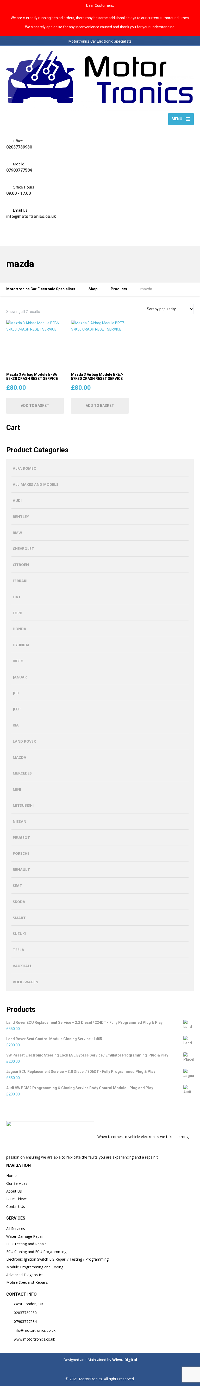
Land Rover (24, 741)
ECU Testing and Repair (26, 1243)
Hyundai (21, 644)
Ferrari (20, 580)
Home (11, 1175)
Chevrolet (23, 548)
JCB (16, 692)
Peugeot (21, 837)
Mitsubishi (23, 805)
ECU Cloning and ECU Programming (36, 1251)
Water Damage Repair (25, 1236)
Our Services (16, 1183)
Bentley (21, 516)
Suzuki (19, 933)
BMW (17, 532)
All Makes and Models (35, 484)
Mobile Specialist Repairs (27, 1282)
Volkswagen (25, 981)
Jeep (17, 709)
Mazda (19, 757)
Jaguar (20, 677)
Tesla (18, 949)
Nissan (19, 821)
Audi (17, 500)
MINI (17, 789)
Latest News (17, 1198)
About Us (14, 1191)
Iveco (18, 660)
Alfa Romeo (24, 468)
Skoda (19, 901)
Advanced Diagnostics (24, 1274)
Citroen (21, 564)
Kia (16, 725)
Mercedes (22, 773)
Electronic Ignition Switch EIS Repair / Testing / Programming (57, 1259)
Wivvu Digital (124, 1359)
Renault (21, 869)
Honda (19, 628)
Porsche (21, 853)
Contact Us (15, 1206)
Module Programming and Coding (34, 1266)
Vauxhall (22, 965)
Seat (17, 885)
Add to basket (35, 405)
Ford (17, 612)
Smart (19, 917)
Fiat (17, 596)
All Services (15, 1228)
